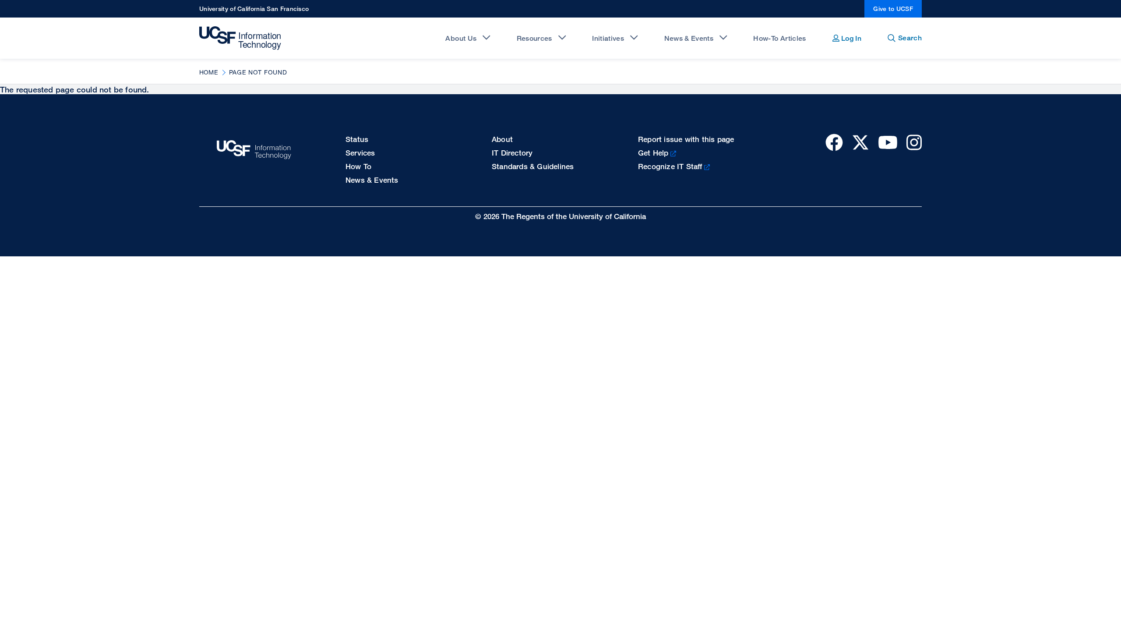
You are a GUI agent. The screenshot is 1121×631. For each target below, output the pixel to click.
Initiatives (608, 38)
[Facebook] (834, 142)
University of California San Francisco (254, 8)
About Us (460, 38)
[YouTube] (888, 142)
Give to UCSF (893, 8)
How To (358, 166)
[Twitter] (860, 142)
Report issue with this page (686, 139)
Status (356, 139)
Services (360, 152)
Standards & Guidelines (533, 166)
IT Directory (512, 152)
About (502, 139)
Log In (850, 38)
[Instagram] (914, 142)
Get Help (653, 152)
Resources (534, 38)
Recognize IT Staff (670, 166)
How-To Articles (779, 38)
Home (208, 72)
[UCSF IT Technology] (241, 38)
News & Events (688, 38)
